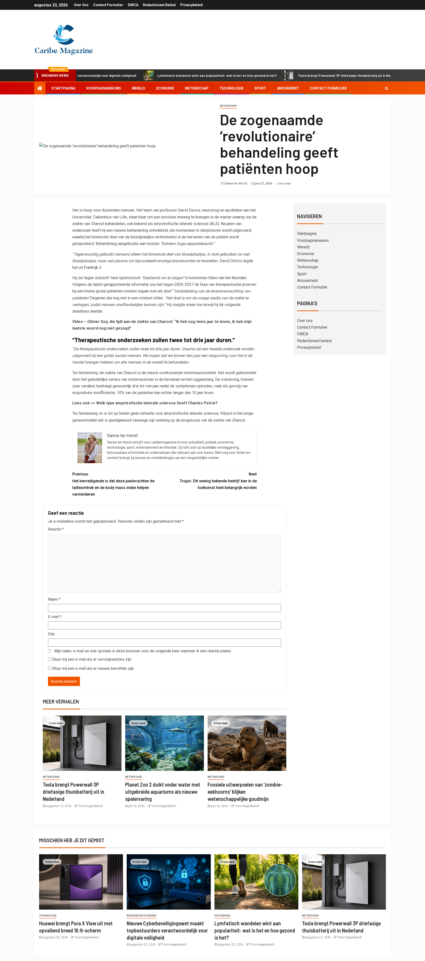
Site (51, 634)
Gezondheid (222, 915)
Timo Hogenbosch (90, 806)
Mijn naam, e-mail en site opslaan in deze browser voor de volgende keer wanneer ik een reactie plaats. (143, 651)
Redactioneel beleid (159, 5)
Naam (54, 599)
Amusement (288, 88)
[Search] (386, 88)
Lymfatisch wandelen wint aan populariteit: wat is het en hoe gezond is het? (185, 75)
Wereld (138, 88)
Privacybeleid (191, 5)
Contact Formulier (108, 5)
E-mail (54, 616)
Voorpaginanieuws (103, 88)
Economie (165, 88)
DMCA (133, 5)
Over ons (81, 5)
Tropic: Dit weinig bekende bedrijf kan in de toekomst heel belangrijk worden (218, 481)
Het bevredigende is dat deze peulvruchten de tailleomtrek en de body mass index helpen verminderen (113, 484)
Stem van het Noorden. (227, 277)
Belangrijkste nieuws (141, 915)
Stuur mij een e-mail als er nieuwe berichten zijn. (93, 668)
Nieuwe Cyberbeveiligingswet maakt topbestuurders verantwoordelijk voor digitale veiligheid (167, 930)
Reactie (56, 529)
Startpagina (63, 88)
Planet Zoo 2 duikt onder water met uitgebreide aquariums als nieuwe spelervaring (162, 791)
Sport (260, 88)
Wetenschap (197, 88)
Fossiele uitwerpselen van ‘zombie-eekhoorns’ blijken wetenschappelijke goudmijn (245, 791)
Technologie (231, 88)
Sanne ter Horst (236, 183)
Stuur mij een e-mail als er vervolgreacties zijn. (92, 659)
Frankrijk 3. (93, 267)
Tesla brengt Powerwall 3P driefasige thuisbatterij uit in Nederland (318, 75)
